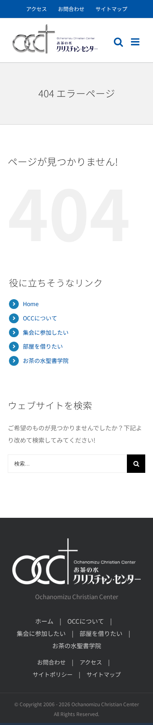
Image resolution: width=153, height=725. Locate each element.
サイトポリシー (53, 674)
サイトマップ (103, 674)
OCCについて (40, 318)
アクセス (91, 662)
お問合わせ (51, 662)
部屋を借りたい (43, 346)
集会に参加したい (46, 332)
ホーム (44, 621)
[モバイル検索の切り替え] (118, 42)
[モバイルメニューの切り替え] (136, 42)
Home (31, 304)
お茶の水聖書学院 (46, 360)
